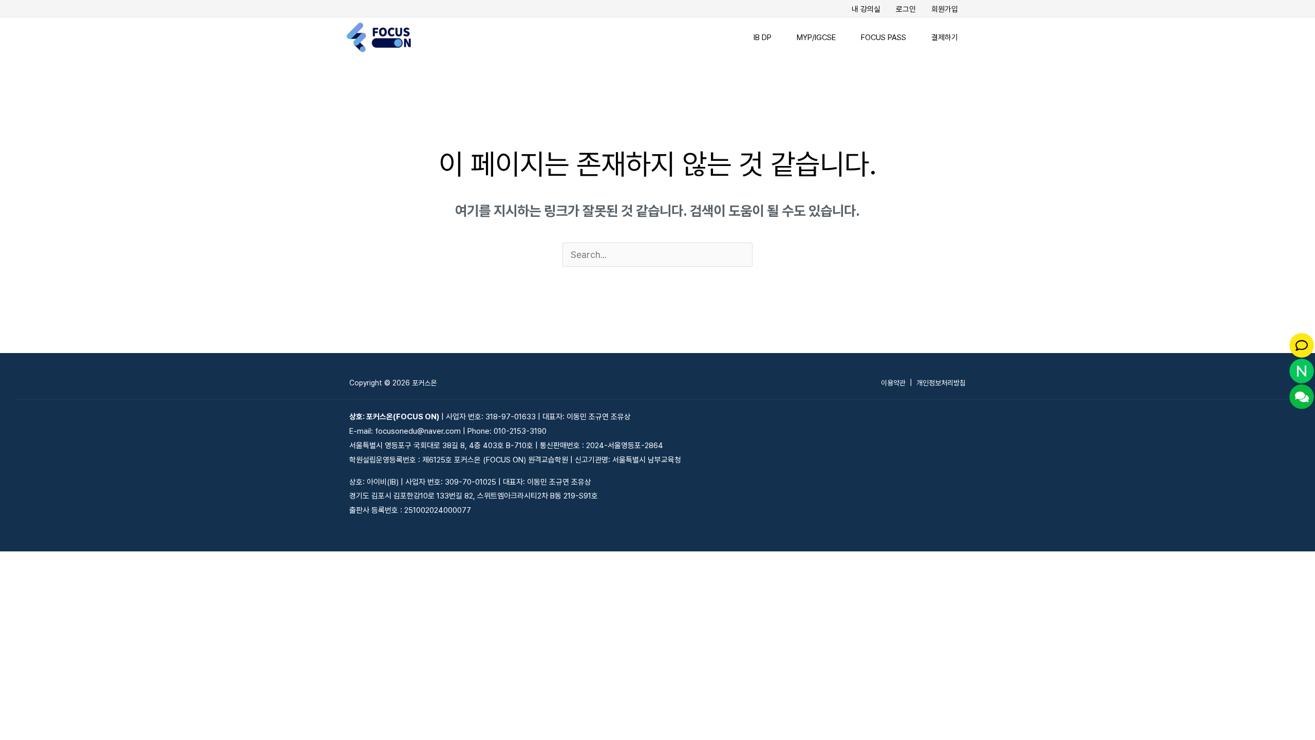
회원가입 (944, 9)
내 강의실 (866, 9)
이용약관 (893, 383)
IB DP (763, 37)
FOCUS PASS (883, 37)
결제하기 (944, 37)
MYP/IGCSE (816, 37)
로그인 (906, 9)
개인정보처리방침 (941, 383)
